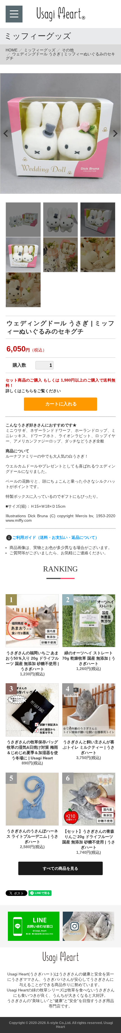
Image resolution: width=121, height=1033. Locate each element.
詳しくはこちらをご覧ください (33, 391)
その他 (68, 50)
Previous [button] (6, 133)
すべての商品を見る (60, 868)
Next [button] (113, 133)
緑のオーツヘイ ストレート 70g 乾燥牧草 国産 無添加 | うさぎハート (88, 658)
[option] (60, 133)
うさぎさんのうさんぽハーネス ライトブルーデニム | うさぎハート (32, 836)
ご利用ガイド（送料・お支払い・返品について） (55, 537)
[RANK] (32, 620)
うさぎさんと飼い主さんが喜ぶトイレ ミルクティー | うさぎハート (89, 747)
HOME (11, 50)
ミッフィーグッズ (39, 50)
